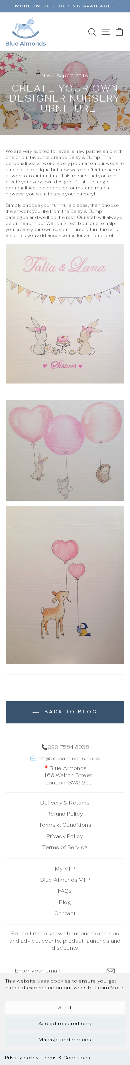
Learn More (109, 988)
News (48, 75)
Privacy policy (21, 1058)
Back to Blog (70, 712)
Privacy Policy (65, 836)
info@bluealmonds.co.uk (68, 758)
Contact (65, 913)
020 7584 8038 (68, 747)
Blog (65, 902)
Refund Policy (65, 814)
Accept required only (65, 1023)
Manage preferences (65, 1040)
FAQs (65, 891)
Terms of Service (65, 847)
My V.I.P (65, 869)
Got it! (65, 1007)
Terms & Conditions (66, 1058)
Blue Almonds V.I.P (65, 880)
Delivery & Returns (65, 803)
